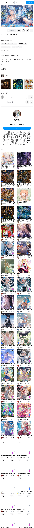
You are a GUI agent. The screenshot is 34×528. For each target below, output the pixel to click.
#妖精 (2, 55)
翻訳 (2, 64)
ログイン (30, 2)
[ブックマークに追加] (23, 30)
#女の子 (7, 55)
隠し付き (9, 102)
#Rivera (13, 55)
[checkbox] (5, 102)
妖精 (8, 51)
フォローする (17, 128)
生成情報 (3, 69)
